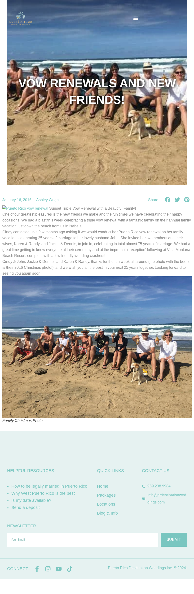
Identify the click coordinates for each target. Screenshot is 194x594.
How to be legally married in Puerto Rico (49, 486)
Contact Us (155, 470)
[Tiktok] (70, 569)
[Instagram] (48, 569)
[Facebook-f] (37, 569)
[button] (136, 18)
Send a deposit (25, 507)
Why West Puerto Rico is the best (43, 493)
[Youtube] (59, 569)
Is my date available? (31, 500)
